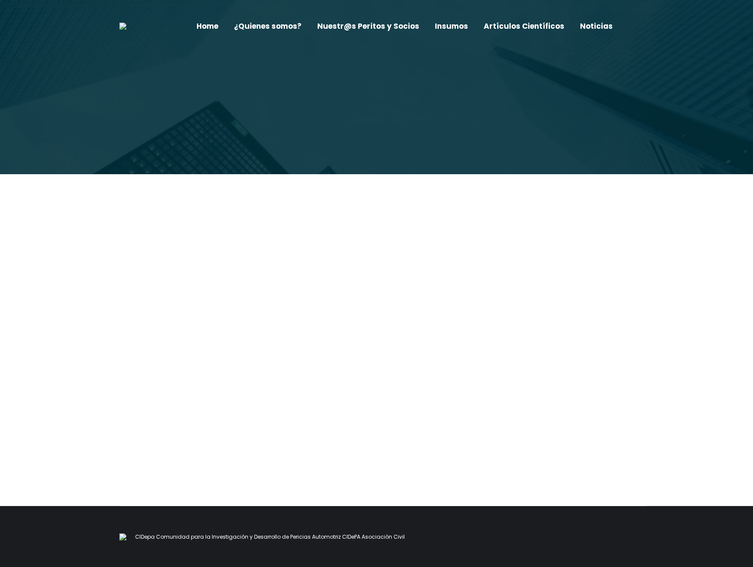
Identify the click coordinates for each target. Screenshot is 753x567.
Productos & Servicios (143, 414)
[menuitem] (207, 26)
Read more (135, 449)
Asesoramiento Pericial (163, 398)
